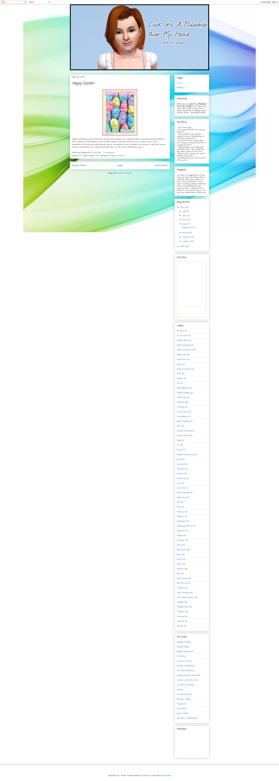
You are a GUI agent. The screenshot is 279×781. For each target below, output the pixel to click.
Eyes (179, 426)
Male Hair (181, 497)
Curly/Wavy (182, 417)
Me (178, 502)
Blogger (167, 775)
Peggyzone (182, 704)
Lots (179, 483)
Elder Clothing (183, 421)
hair (178, 459)
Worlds (180, 626)
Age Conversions (184, 350)
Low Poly (181, 488)
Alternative (182, 359)
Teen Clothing (183, 593)
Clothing (180, 407)
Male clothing (183, 493)
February (187, 237)
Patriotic (181, 531)
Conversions (182, 412)
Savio (179, 559)
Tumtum (180, 616)
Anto (179, 374)
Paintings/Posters (185, 526)
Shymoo (180, 569)
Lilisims (180, 690)
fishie (179, 440)
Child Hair (181, 397)
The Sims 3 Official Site (187, 718)
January (186, 241)
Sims (179, 574)
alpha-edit (181, 355)
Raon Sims (181, 709)
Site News (120, 155)
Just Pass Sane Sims (186, 671)
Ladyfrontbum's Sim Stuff (188, 675)
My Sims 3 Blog (184, 699)
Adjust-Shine (182, 340)
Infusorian (181, 478)
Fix (178, 445)
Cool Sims (181, 656)
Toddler (180, 602)
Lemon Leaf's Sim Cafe (187, 680)
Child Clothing (183, 393)
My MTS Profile (184, 694)
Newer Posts (79, 165)
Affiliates (181, 88)
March (186, 233)
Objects (180, 516)
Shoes (179, 564)
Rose (179, 555)
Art (178, 383)
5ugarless (147, 775)
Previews (181, 540)
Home (120, 165)
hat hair (180, 464)
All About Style (184, 642)
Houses (180, 474)
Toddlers (181, 612)
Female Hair (182, 436)
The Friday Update (185, 597)
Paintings (181, 521)
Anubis (180, 378)
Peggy (180, 535)
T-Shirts (180, 588)
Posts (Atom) (126, 173)
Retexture (181, 550)
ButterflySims (183, 388)
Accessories (182, 336)
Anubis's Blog (183, 647)
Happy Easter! (83, 83)
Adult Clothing (183, 345)
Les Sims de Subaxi (185, 685)
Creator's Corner (184, 661)
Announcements (184, 369)
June (185, 216)
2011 (182, 208)
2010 (182, 246)
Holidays (181, 469)
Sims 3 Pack (182, 578)
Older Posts (161, 165)
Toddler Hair (182, 607)
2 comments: (109, 152)
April (185, 224)
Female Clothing (184, 431)
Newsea (180, 512)
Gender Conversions (186, 455)
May (185, 220)
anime (179, 364)
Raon (179, 545)
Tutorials (181, 621)
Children (180, 402)
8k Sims (180, 331)
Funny (179, 450)
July (184, 211)
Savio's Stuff (182, 713)
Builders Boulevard (185, 652)
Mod (179, 507)
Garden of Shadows (185, 666)
